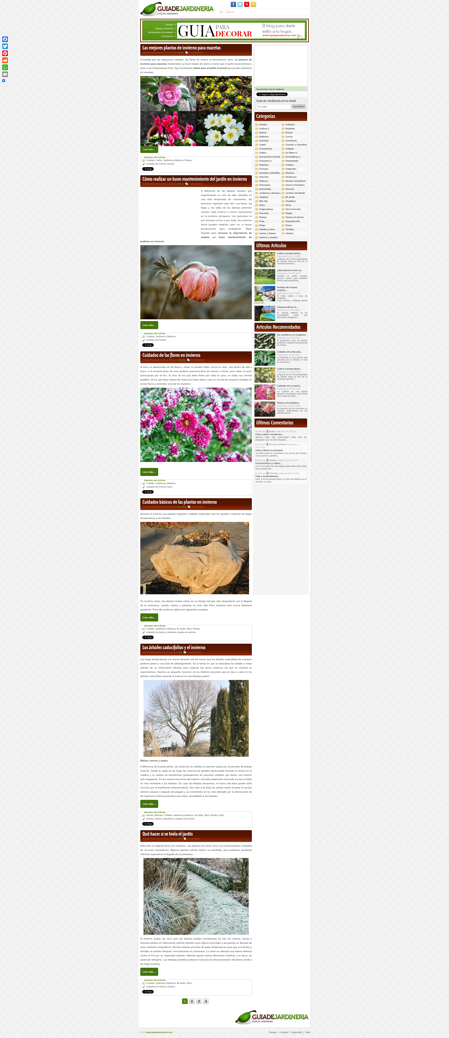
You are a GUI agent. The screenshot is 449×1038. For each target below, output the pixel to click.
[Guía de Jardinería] (177, 9)
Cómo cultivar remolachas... (269, 434)
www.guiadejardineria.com (159, 1032)
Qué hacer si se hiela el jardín (167, 834)
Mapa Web (297, 1032)
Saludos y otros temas (267, 231)
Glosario (290, 173)
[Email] (5, 74)
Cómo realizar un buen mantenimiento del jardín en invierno (194, 179)
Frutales (290, 165)
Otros (189, 629)
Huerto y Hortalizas (295, 185)
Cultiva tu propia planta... (289, 253)
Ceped (262, 145)
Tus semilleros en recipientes (291, 335)
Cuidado (150, 160)
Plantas (188, 160)
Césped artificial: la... (287, 307)
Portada (169, 24)
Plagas (289, 213)
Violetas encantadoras (288, 403)
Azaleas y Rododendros (266, 130)
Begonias (290, 128)
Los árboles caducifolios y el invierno (173, 648)
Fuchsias (263, 169)
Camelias (264, 140)
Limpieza (263, 197)
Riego (262, 225)
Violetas (290, 233)
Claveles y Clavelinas (296, 145)
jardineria (171, 632)
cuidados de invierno (156, 164)
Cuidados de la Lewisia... (289, 386)
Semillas (290, 229)
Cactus (289, 136)
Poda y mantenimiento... (267, 476)
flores (170, 487)
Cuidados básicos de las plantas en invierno (179, 502)
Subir (307, 1032)
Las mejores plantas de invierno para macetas (181, 48)
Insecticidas (265, 189)
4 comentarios (194, 839)
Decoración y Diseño (269, 157)
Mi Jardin (181, 629)
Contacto (284, 1032)
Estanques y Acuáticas (265, 162)
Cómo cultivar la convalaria (269, 450)
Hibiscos (263, 181)
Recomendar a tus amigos (160, 32)
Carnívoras (291, 140)
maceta (170, 164)
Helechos (264, 177)
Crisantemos (265, 149)
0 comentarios (196, 52)
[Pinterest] (5, 53)
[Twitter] (5, 46)
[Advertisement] (169, 213)
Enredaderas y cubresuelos (293, 158)
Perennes (264, 213)
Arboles (150, 815)
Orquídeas (291, 201)
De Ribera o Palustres (291, 154)
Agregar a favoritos (164, 28)
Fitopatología (292, 161)
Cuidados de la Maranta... (289, 352)
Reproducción (293, 221)
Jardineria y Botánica (173, 160)
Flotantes (264, 165)
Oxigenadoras (266, 209)
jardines (171, 986)
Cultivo (159, 160)
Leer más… (149, 149)
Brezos (289, 132)
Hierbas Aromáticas (296, 181)
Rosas (289, 225)
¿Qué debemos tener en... (289, 270)
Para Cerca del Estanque (293, 210)
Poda (221, 815)
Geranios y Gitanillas (269, 173)
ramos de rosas (178, 379)
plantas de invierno (186, 632)
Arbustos (159, 815)
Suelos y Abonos (267, 233)
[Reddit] (5, 60)
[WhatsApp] (5, 67)
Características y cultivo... (268, 463)
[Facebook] (5, 39)
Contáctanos (167, 36)
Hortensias (264, 185)
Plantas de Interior (295, 217)
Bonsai (262, 132)
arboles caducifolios (164, 819)
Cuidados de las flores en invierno (171, 355)
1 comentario (198, 507)
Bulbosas (264, 136)
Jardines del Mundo (295, 193)
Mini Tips (263, 201)
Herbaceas (291, 177)
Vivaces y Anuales (268, 237)
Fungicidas (291, 169)
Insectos (290, 189)
